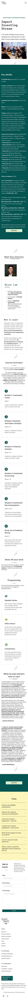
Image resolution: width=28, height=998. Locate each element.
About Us (3, 931)
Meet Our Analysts (6, 936)
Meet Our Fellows (5, 934)
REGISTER (14, 230)
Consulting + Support (6, 968)
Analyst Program (5, 958)
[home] (4, 3)
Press (2, 941)
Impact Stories (5, 938)
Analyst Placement (6, 971)
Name (3, 875)
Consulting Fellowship (7, 953)
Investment (4, 966)
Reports (3, 945)
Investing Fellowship (6, 956)
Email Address (6, 883)
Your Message (6, 890)
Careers (3, 943)
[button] (24, 3)
